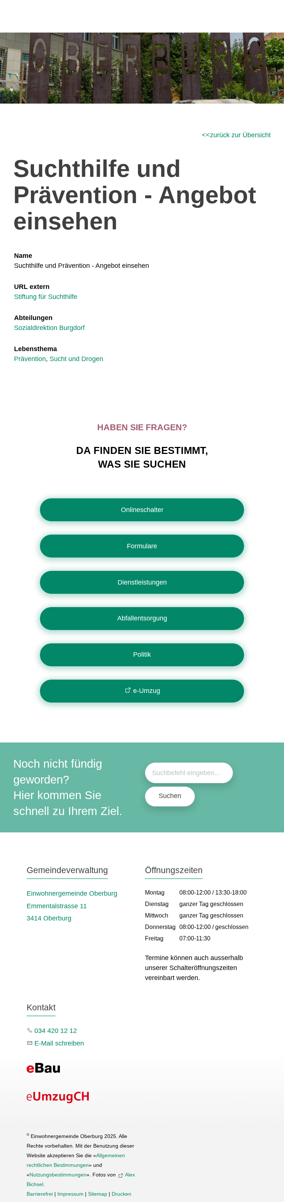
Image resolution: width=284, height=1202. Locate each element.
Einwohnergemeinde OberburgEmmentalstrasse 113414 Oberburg (72, 906)
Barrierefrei (40, 1194)
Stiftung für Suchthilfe (45, 296)
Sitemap (97, 1194)
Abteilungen (33, 317)
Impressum (70, 1194)
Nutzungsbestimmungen (58, 1175)
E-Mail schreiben (59, 1043)
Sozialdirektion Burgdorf (49, 327)
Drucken (121, 1194)
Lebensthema (35, 349)
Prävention (30, 359)
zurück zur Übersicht (240, 135)
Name (23, 255)
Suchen (170, 795)
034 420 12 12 (55, 1030)
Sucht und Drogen (76, 359)
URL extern (32, 286)
